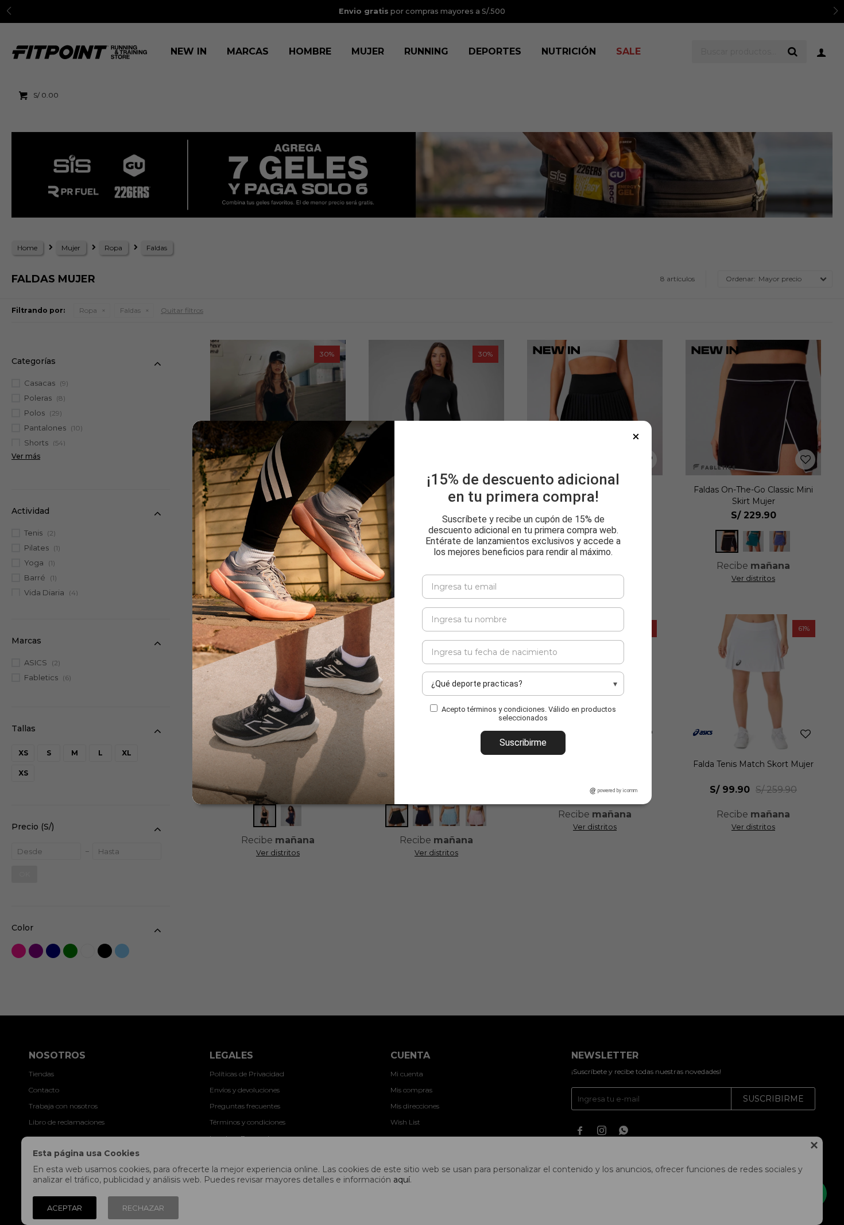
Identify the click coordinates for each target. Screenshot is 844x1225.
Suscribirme (523, 742)
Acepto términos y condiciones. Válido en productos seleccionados (529, 713)
